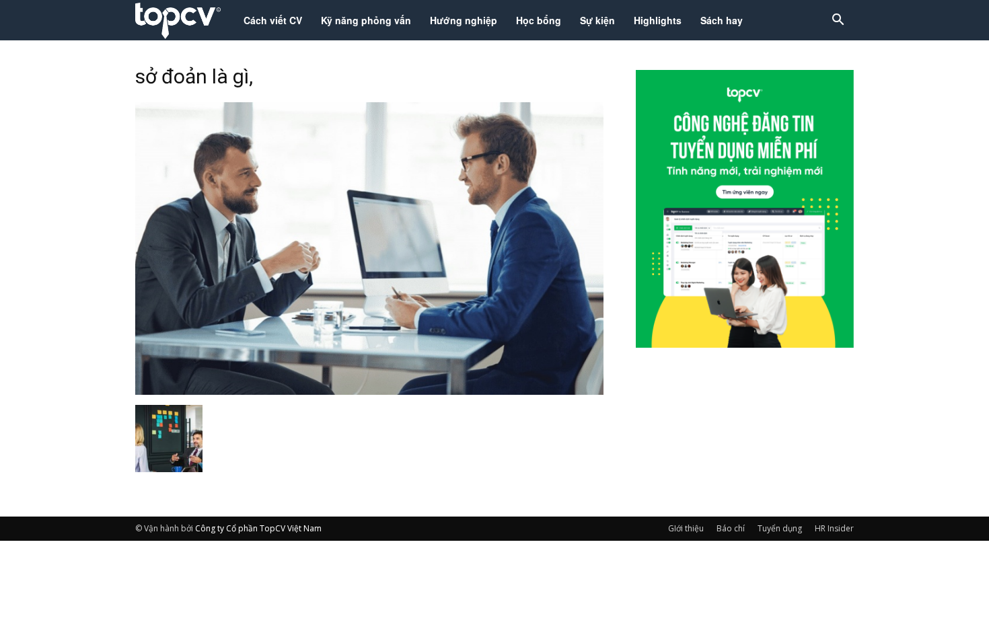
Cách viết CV (273, 20)
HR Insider (834, 528)
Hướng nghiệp (463, 20)
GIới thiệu (686, 528)
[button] (837, 21)
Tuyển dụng (780, 528)
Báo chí (731, 528)
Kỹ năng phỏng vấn (366, 20)
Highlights (658, 20)
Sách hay (721, 20)
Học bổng (538, 20)
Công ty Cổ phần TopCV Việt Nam (258, 528)
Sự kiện (597, 20)
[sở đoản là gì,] (369, 391)
